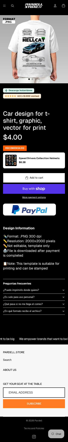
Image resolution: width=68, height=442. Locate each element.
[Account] (55, 6)
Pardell (38, 420)
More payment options (34, 197)
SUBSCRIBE (34, 403)
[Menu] (4, 5)
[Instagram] (34, 436)
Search (7, 360)
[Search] (12, 6)
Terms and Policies (34, 428)
